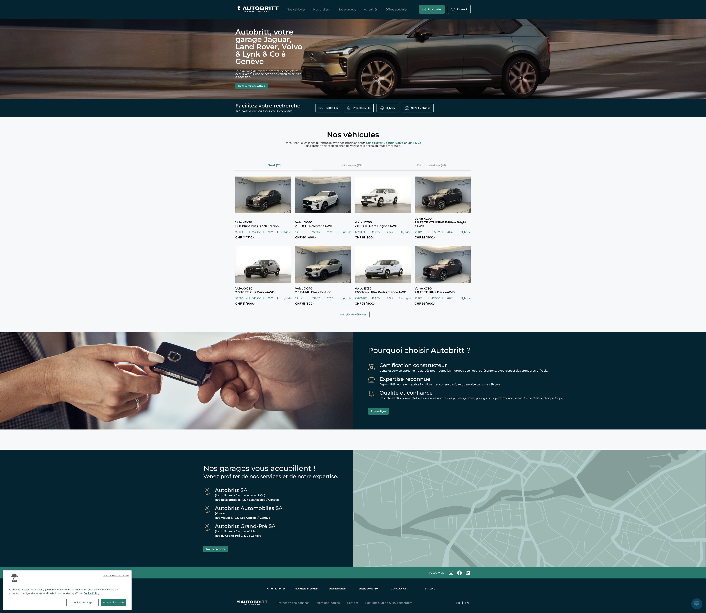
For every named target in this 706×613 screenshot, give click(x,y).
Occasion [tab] (349, 165)
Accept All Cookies (113, 602)
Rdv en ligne (378, 411)
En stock (462, 9)
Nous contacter (215, 549)
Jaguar (389, 142)
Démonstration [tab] (428, 165)
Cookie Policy (91, 593)
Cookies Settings (82, 602)
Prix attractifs (361, 108)
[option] (467, 602)
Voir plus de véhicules (353, 314)
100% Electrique (420, 108)
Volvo (399, 142)
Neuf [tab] (271, 165)
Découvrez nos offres (251, 86)
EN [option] (467, 602)
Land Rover (374, 142)
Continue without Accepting (116, 575)
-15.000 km (331, 108)
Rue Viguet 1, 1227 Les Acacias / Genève (242, 517)
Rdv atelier (435, 9)
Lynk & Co (414, 142)
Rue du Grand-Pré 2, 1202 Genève (238, 535)
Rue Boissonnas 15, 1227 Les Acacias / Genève (247, 499)
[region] (67, 590)
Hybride (391, 108)
